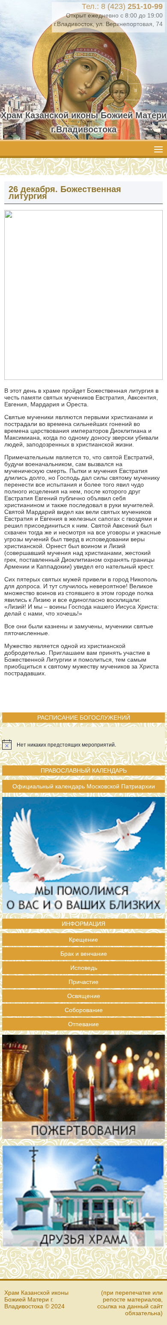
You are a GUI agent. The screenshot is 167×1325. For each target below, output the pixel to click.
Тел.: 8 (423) (122, 6)
